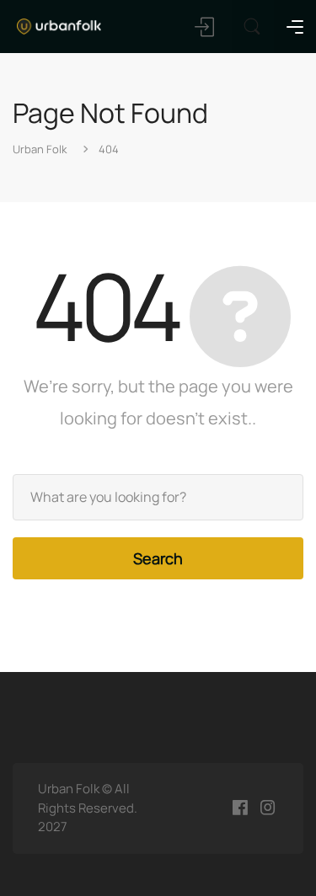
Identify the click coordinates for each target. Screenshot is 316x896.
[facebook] (239, 808)
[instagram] (267, 808)
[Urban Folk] (59, 25)
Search (158, 558)
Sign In (205, 27)
